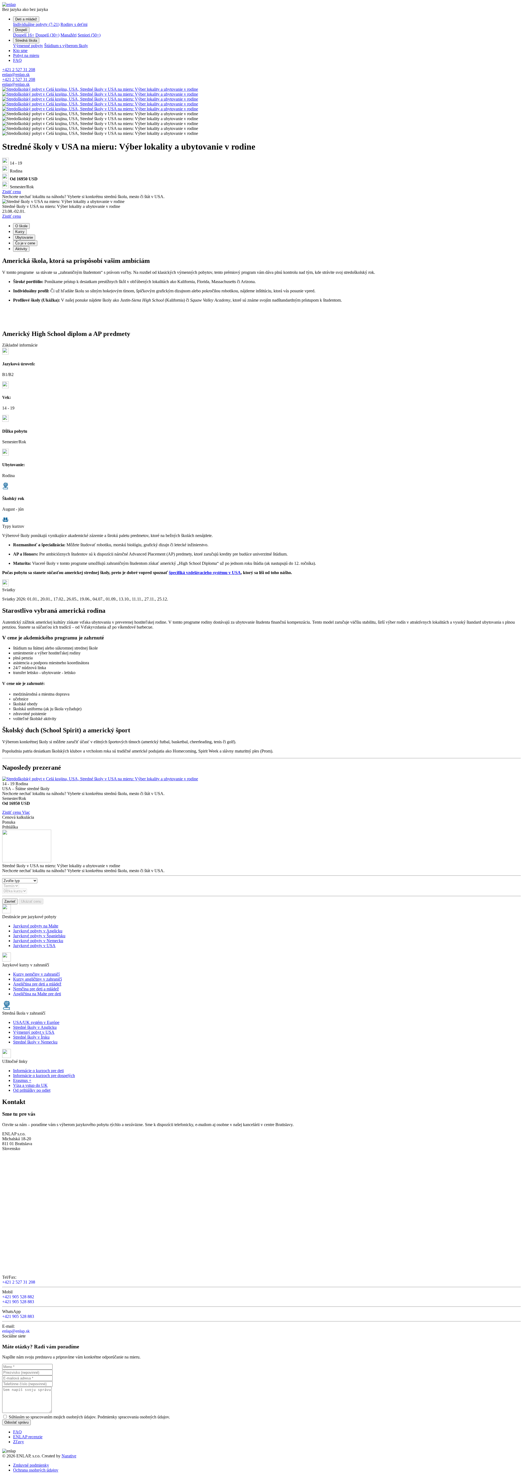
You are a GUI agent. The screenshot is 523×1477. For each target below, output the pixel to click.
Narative (69, 1456)
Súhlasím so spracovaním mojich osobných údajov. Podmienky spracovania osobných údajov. (89, 1417)
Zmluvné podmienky (31, 1465)
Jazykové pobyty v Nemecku (38, 940)
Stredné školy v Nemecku (35, 1042)
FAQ (17, 60)
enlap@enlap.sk (16, 74)
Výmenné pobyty (28, 45)
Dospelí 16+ (23, 35)
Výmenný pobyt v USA (33, 1032)
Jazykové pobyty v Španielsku (39, 935)
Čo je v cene (25, 243)
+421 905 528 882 (18, 1296)
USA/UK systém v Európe (36, 1022)
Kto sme (20, 50)
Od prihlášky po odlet (31, 1090)
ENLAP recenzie (27, 1436)
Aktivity (21, 249)
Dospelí (21, 30)
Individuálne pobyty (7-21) (36, 24)
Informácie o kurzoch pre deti (38, 1070)
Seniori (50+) (89, 35)
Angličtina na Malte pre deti (37, 993)
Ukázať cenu (31, 901)
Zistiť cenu (11, 191)
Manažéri (68, 35)
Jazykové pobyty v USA (34, 945)
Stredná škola (26, 40)
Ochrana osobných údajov (35, 1470)
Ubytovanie (24, 237)
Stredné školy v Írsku (31, 1037)
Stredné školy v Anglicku (35, 1027)
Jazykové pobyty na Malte (35, 926)
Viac (26, 812)
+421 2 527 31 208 (18, 69)
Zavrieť (10, 901)
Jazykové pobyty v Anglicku (37, 931)
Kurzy (20, 232)
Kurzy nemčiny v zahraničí (36, 974)
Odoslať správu (16, 1422)
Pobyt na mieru (26, 55)
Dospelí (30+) (47, 35)
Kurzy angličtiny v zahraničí (37, 979)
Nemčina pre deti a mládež (36, 989)
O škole (21, 226)
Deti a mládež (26, 19)
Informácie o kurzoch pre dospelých (44, 1075)
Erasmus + (22, 1080)
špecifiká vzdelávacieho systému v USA (205, 572)
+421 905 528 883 (18, 1301)
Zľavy (18, 1441)
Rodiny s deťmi (73, 24)
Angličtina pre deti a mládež (37, 984)
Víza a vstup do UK (30, 1085)
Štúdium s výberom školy (66, 45)
